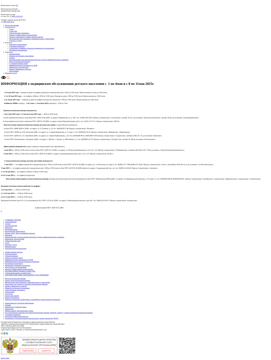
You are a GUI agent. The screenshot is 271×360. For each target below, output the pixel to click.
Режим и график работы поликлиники (23, 35)
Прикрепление (14, 54)
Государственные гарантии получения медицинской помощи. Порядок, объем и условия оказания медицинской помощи (49, 313)
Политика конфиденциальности (16, 316)
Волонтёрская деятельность (15, 231)
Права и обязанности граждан (20, 69)
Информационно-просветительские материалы (22, 262)
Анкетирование (11, 222)
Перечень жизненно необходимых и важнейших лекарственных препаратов (32, 299)
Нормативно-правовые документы (17, 265)
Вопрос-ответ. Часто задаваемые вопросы (20, 233)
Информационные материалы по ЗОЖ (23, 65)
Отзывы (8, 305)
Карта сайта (5, 358)
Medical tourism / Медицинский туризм (19, 311)
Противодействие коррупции (15, 248)
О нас (11, 29)
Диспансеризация (11, 256)
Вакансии (8, 227)
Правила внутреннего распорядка (21, 56)
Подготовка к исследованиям (15, 267)
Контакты (8, 235)
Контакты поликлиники (18, 44)
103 (18, 11)
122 (17, 5)
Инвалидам (9, 309)
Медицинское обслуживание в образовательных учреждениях (31, 39)
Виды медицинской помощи (19, 62)
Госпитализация (11, 254)
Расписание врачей (12, 25)
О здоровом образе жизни (18, 63)
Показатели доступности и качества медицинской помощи (26, 284)
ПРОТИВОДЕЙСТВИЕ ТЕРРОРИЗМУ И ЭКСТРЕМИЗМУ (27, 275)
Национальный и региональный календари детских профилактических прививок (38, 60)
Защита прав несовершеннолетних (17, 280)
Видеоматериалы (11, 229)
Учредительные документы (19, 33)
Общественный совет (13, 241)
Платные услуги (11, 73)
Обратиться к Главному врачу (16, 307)
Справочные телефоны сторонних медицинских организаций (31, 48)
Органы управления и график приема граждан (26, 37)
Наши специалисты (12, 298)
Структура (13, 31)
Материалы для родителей (18, 67)
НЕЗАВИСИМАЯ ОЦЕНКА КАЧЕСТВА (20, 271)
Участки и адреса (15, 41)
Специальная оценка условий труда (18, 273)
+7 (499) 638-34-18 (7, 22)
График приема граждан (14, 252)
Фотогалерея (14, 71)
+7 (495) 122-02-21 (16, 16)
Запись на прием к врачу (14, 258)
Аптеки (12, 58)
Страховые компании (17, 46)
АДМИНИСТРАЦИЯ (13, 220)
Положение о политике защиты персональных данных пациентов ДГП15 (31, 318)
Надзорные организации (18, 50)
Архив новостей (11, 226)
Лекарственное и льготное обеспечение (19, 303)
